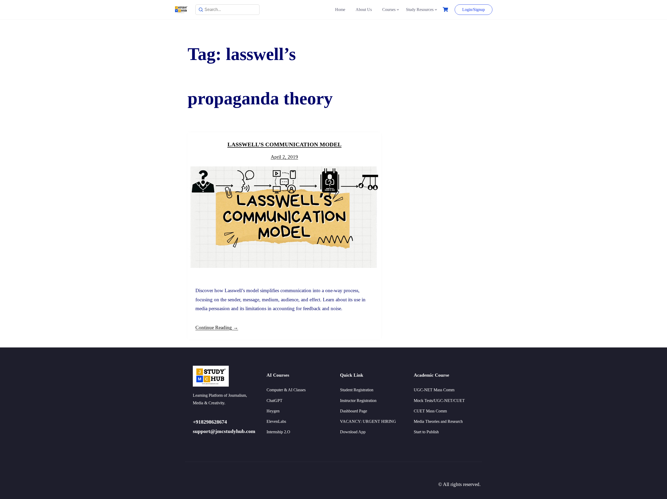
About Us (364, 9)
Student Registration (356, 390)
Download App (353, 432)
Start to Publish (426, 432)
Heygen (273, 411)
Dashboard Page (353, 411)
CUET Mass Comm (430, 411)
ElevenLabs (276, 421)
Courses (389, 9)
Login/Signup (473, 9)
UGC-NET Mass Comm (434, 390)
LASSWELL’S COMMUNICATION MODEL (284, 144)
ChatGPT (274, 400)
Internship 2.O (278, 432)
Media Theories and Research (438, 421)
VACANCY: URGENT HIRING (368, 421)
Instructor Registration (358, 400)
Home (340, 9)
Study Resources (420, 9)
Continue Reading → (216, 327)
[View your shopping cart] (446, 9)
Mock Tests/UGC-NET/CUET (439, 400)
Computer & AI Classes (286, 390)
